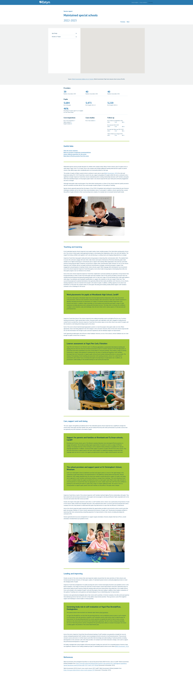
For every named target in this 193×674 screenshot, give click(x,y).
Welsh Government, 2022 (121, 646)
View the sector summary (71, 150)
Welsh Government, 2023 (110, 173)
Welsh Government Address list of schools (83, 79)
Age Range (54, 33)
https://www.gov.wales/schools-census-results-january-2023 (79, 670)
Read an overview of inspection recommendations (77, 152)
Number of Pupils (56, 36)
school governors (103, 612)
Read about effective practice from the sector (76, 156)
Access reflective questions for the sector (75, 154)
